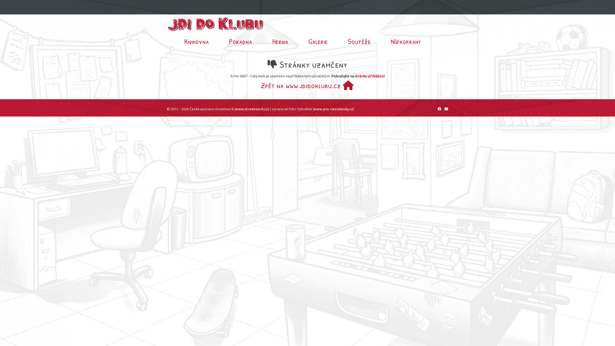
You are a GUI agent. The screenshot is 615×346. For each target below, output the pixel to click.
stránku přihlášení (370, 76)
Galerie (318, 41)
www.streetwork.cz (251, 109)
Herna (280, 41)
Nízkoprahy (406, 41)
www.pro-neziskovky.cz (333, 109)
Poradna (240, 41)
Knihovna (196, 41)
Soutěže (359, 41)
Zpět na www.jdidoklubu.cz (302, 85)
